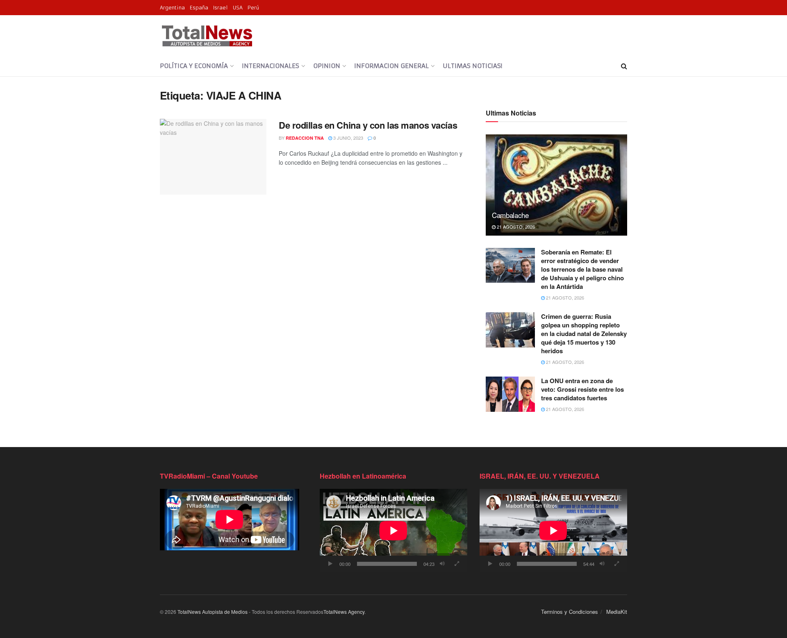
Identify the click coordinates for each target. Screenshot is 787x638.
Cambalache (510, 215)
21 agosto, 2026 (515, 226)
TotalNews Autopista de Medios (212, 611)
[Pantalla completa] (457, 564)
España (199, 8)
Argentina (172, 8)
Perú (253, 8)
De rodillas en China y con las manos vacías (368, 125)
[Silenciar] (442, 564)
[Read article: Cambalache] (556, 185)
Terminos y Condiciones (569, 611)
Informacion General (391, 66)
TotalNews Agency (343, 611)
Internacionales (270, 66)
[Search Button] (624, 66)
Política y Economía (194, 66)
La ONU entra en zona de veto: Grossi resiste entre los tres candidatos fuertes (582, 389)
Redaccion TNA (305, 138)
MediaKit (616, 611)
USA (238, 8)
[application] (393, 530)
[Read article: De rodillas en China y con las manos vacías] (213, 157)
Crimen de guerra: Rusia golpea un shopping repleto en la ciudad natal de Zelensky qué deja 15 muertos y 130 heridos (584, 333)
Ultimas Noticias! (472, 66)
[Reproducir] (330, 564)
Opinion (326, 66)
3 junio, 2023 (347, 137)
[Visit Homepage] (207, 35)
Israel (220, 8)
